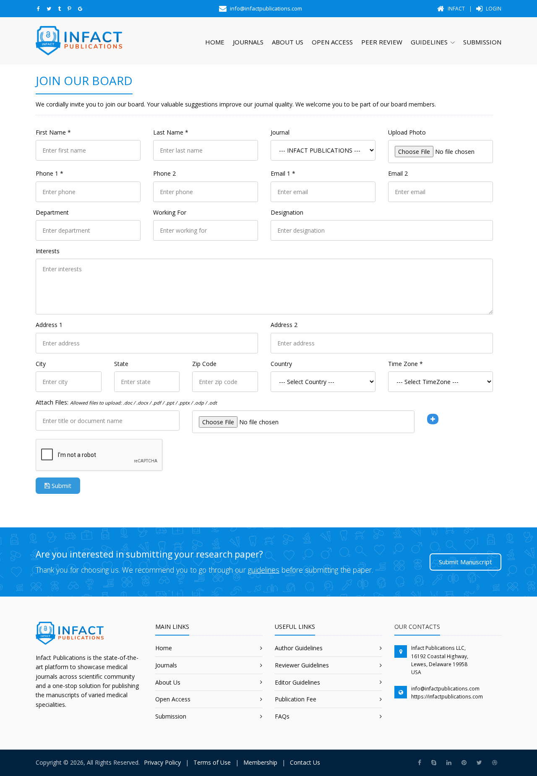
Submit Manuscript (465, 562)
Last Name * (170, 132)
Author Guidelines (299, 648)
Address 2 (284, 325)
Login (493, 8)
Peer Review (381, 42)
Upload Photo (407, 132)
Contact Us (305, 762)
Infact (455, 8)
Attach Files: (126, 402)
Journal (280, 132)
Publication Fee (295, 699)
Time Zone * (405, 364)
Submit (60, 485)
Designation (287, 212)
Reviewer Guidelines (302, 665)
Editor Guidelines (297, 682)
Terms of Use (212, 762)
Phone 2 (164, 173)
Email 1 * (283, 173)
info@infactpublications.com (445, 688)
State (121, 364)
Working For (169, 212)
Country (281, 364)
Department (52, 212)
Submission (482, 42)
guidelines (263, 570)
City (41, 364)
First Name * (53, 132)
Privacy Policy (162, 762)
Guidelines (429, 42)
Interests (48, 251)
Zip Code (204, 364)
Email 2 (398, 173)
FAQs (282, 716)
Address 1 (49, 325)
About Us (287, 42)
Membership (260, 762)
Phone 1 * (49, 173)
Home (214, 42)
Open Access (332, 42)
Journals (248, 42)
